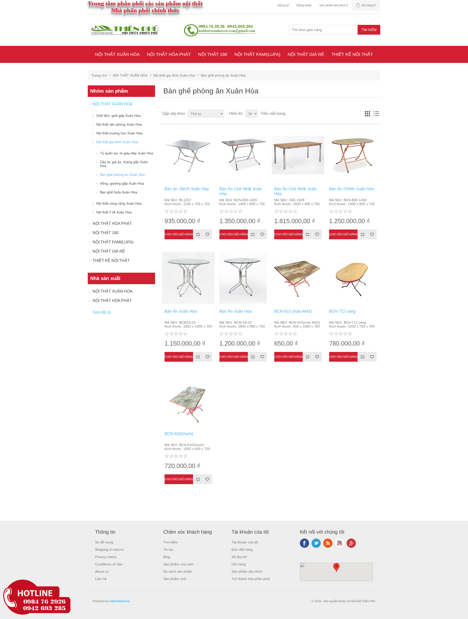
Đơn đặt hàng (242, 549)
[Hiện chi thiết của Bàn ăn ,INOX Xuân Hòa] (188, 155)
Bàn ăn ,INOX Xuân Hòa (187, 189)
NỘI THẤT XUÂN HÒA (117, 54)
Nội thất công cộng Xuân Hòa (119, 203)
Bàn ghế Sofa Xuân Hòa (118, 192)
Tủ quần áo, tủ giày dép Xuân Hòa (126, 153)
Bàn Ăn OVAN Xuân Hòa (351, 189)
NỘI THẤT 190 (212, 54)
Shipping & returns (109, 549)
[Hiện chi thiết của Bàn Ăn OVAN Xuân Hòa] (353, 155)
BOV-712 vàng (342, 311)
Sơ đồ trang (104, 542)
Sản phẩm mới (174, 579)
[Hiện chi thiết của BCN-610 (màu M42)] (298, 277)
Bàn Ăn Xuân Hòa (181, 311)
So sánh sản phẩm (177, 571)
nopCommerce (119, 601)
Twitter (316, 543)
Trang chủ (99, 75)
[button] (336, 567)
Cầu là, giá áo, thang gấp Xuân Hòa (124, 164)
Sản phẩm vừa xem (178, 564)
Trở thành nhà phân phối (251, 579)
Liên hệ (101, 579)
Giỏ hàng (239, 564)
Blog (166, 557)
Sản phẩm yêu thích (247, 571)
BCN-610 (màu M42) (293, 311)
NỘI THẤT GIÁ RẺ (306, 54)
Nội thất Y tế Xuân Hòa (114, 212)
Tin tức (168, 549)
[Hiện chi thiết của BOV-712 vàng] (353, 277)
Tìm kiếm (170, 542)
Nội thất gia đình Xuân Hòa (174, 75)
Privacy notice (106, 557)
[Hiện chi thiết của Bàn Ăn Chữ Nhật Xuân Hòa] (243, 155)
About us (102, 571)
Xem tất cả (102, 312)
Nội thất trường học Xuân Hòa (119, 133)
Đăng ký (283, 5)
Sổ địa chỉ (239, 557)
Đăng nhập (304, 5)
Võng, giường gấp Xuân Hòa (122, 183)
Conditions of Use (108, 564)
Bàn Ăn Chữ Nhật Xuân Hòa (240, 191)
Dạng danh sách (376, 114)
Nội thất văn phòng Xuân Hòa (119, 124)
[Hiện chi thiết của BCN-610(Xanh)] (188, 400)
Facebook (304, 543)
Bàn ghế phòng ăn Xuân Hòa (122, 175)
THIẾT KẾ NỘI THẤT (352, 54)
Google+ (351, 543)
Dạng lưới (367, 114)
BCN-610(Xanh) (179, 433)
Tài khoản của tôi (245, 542)
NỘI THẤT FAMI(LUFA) (257, 54)
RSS (327, 543)
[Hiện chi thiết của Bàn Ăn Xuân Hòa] (188, 277)
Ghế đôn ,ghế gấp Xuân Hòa (118, 116)
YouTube (339, 543)
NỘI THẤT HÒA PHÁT (169, 54)
